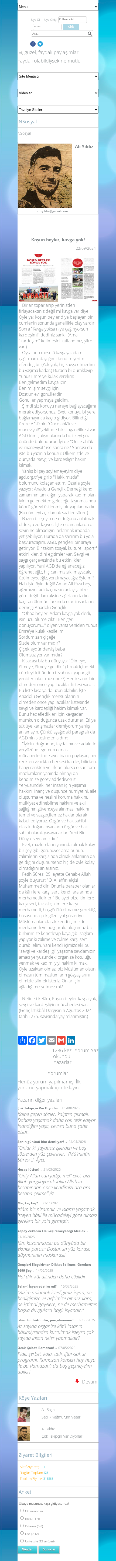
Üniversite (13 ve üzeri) (39, 1541)
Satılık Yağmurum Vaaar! (61, 1417)
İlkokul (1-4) (32, 1519)
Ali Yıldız (48, 1428)
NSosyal (24, 133)
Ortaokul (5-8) (34, 1526)
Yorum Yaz (86, 1050)
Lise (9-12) (32, 1534)
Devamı (88, 1381)
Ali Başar (49, 1409)
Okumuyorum (34, 1511)
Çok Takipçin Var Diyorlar (62, 1436)
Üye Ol (35, 20)
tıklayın (71, 1087)
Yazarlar (62, 1062)
